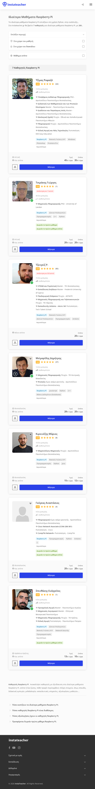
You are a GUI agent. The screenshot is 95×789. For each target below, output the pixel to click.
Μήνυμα (51, 167)
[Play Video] (15, 96)
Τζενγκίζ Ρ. (42, 264)
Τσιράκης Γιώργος (46, 182)
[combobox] (47, 34)
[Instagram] (19, 747)
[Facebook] (9, 747)
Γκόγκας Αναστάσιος (47, 502)
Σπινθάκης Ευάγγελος (48, 590)
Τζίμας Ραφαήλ (44, 80)
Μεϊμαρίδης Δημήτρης (48, 358)
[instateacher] (14, 2)
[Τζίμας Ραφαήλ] (15, 167)
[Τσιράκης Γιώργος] (15, 249)
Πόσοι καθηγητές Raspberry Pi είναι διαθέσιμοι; (33, 710)
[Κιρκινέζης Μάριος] (15, 487)
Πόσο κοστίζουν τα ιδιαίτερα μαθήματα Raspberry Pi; (35, 705)
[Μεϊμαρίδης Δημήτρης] (15, 418)
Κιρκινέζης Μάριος (46, 433)
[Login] (82, 5)
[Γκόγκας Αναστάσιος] (15, 575)
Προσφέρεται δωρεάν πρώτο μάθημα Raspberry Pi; (34, 721)
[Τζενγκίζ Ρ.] (15, 342)
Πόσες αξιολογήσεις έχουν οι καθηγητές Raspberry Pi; (35, 716)
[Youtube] (14, 747)
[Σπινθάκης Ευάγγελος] (15, 663)
